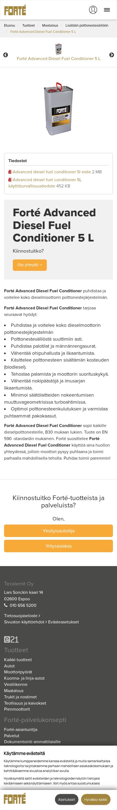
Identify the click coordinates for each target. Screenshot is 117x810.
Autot (9, 666)
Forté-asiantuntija (20, 729)
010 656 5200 (23, 605)
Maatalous (50, 25)
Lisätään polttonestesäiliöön (87, 25)
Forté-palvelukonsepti (35, 720)
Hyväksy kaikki (95, 799)
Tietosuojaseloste (21, 616)
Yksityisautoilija (59, 531)
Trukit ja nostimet (20, 697)
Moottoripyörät (18, 672)
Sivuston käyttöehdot (24, 622)
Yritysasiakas (58, 546)
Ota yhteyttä (28, 264)
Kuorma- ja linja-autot (24, 678)
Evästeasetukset (63, 622)
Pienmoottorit (17, 709)
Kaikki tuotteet (18, 660)
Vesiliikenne (15, 684)
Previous (5, 55)
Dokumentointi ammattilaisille (32, 742)
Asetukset (66, 799)
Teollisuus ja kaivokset (25, 703)
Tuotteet (28, 25)
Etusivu (9, 25)
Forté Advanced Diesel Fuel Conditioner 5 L (43, 32)
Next (111, 55)
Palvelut (11, 736)
